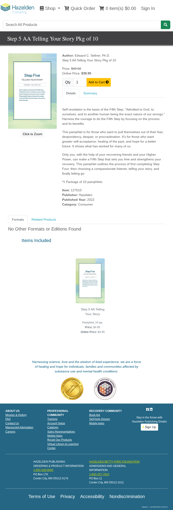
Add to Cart (97, 82)
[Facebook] (148, 409)
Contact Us (12, 423)
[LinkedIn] (151, 409)
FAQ (8, 419)
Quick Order (82, 8)
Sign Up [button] (150, 427)
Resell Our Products (59, 439)
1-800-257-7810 (99, 474)
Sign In (147, 8)
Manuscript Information (19, 427)
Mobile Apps (54, 435)
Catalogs (52, 427)
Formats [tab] (18, 219)
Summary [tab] (90, 93)
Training (52, 419)
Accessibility (92, 496)
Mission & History (16, 415)
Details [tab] (71, 93)
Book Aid (94, 415)
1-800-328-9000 (43, 470)
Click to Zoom (32, 134)
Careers (10, 431)
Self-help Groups (99, 419)
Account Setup (56, 423)
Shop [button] (50, 8)
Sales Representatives (61, 431)
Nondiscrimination (127, 496)
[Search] (165, 25)
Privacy (67, 496)
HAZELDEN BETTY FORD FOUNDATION (114, 461)
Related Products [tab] (44, 219)
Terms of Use (41, 496)
